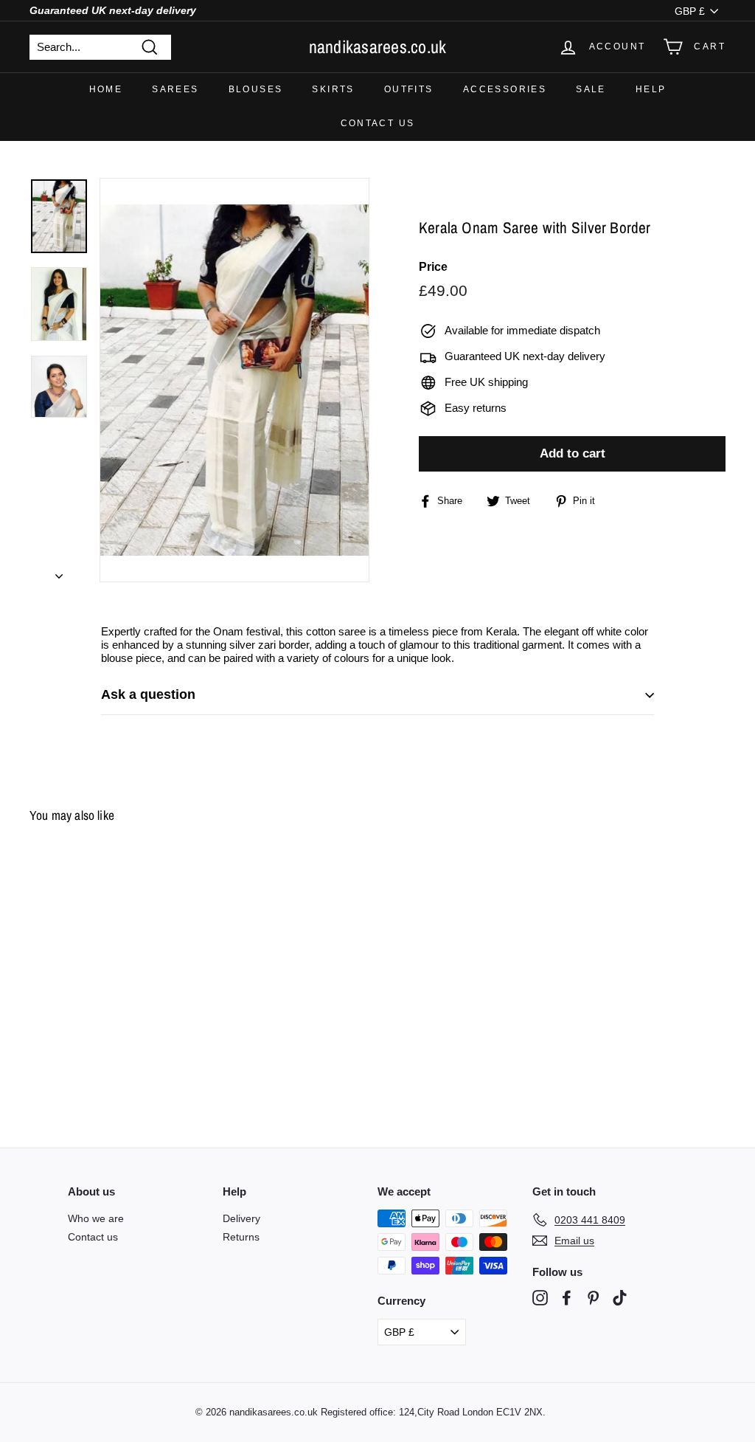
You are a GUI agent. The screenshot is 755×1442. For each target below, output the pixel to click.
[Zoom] (234, 380)
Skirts (333, 89)
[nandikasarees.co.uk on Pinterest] (593, 1297)
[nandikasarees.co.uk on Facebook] (566, 1297)
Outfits (409, 89)
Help (651, 89)
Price (433, 267)
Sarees (175, 89)
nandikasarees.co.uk (378, 46)
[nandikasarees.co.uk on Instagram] (540, 1297)
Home (106, 89)
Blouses (256, 89)
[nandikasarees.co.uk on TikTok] (619, 1297)
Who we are (96, 1218)
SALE (591, 89)
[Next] (58, 572)
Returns (241, 1237)
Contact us (378, 123)
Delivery (241, 1218)
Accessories (504, 89)
